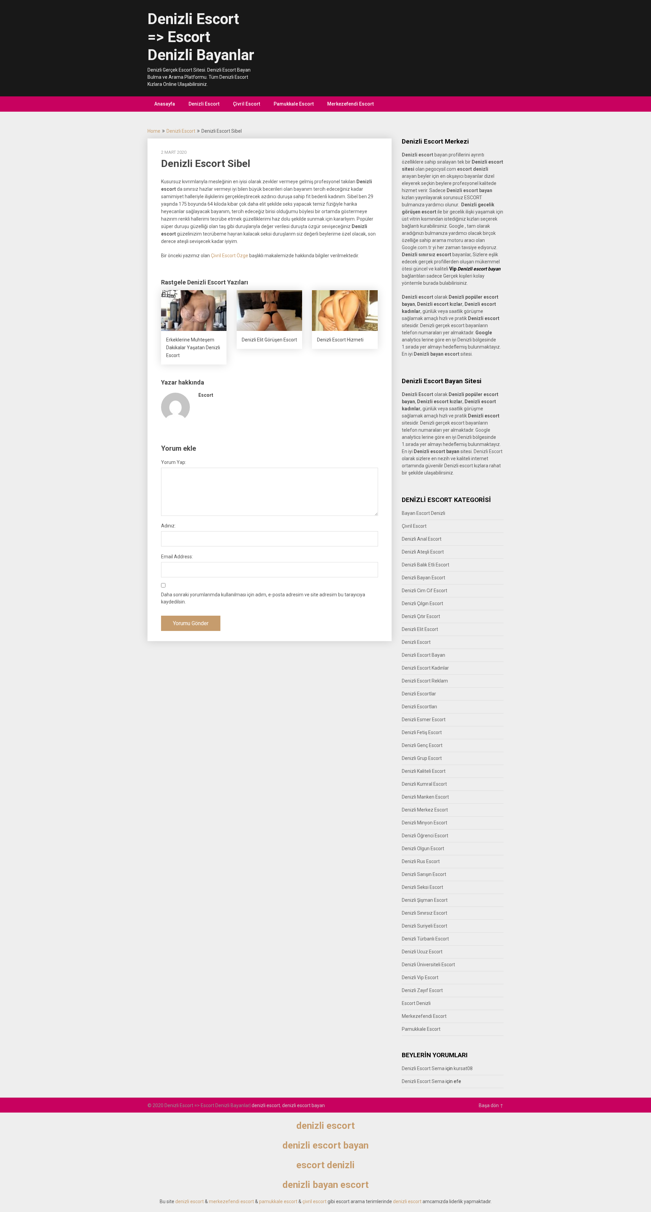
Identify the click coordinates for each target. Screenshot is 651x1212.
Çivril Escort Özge (229, 255)
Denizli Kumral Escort (424, 784)
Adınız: (168, 525)
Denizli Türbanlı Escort (425, 938)
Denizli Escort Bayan (423, 655)
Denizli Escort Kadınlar (425, 668)
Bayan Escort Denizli (423, 513)
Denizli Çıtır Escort (421, 616)
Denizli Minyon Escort (424, 822)
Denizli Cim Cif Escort (424, 590)
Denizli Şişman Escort (425, 900)
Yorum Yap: (173, 462)
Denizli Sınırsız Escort (424, 913)
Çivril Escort (246, 104)
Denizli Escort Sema (423, 1068)
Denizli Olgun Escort (423, 848)
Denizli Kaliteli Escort (424, 771)
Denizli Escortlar (419, 693)
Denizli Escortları (419, 706)
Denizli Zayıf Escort (422, 990)
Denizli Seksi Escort (422, 887)
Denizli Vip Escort (420, 977)
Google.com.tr (417, 247)
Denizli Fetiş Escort (422, 732)
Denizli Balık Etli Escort (425, 564)
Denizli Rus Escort (421, 861)
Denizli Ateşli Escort (423, 552)
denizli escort (266, 1105)
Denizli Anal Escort (421, 539)
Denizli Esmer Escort (424, 719)
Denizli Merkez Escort (425, 810)
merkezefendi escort (231, 1201)
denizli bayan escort (325, 1184)
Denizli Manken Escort (425, 797)
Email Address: (177, 556)
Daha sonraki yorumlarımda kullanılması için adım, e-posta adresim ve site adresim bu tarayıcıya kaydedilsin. (263, 598)
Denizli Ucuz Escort (422, 951)
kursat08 (463, 1068)
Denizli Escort (204, 104)
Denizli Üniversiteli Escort (428, 964)
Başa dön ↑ (491, 1105)
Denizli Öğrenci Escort (425, 835)
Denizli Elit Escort (420, 629)
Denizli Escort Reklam (425, 681)
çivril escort (314, 1201)
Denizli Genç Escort (422, 745)
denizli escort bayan (303, 1105)
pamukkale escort (278, 1201)
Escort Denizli (416, 1003)
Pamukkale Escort (294, 104)
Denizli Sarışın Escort (424, 874)
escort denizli (472, 169)
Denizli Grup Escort (422, 758)
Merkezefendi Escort (350, 104)
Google (482, 430)
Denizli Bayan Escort (423, 577)
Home (153, 131)
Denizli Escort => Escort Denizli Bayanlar (200, 37)
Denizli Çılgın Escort (422, 603)
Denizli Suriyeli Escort (424, 926)
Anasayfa (164, 104)
